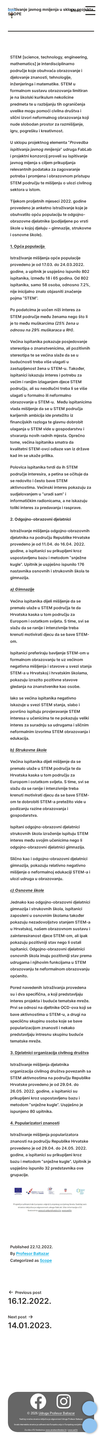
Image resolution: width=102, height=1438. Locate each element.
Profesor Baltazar (32, 1253)
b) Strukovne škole (28, 749)
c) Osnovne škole (27, 890)
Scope (46, 1260)
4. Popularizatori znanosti (34, 1122)
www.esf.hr (73, 1430)
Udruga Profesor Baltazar (57, 1413)
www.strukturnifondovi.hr (56, 1430)
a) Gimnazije (22, 589)
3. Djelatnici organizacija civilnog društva (49, 1052)
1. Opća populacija (28, 246)
